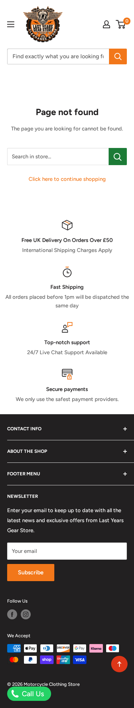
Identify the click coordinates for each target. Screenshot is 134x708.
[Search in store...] (118, 156)
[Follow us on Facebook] (12, 614)
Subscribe (31, 572)
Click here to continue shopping (67, 179)
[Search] (118, 56)
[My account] (106, 24)
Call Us (32, 693)
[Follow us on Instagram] (26, 614)
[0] (120, 24)
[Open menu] (10, 24)
